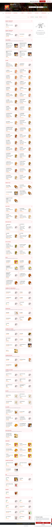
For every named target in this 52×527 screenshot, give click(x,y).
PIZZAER (7, 60)
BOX (12, 475)
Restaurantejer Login (19, 523)
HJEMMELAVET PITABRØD (19, 330)
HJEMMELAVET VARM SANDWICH (12, 288)
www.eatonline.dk (32, 523)
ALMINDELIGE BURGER (13, 356)
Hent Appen (43, 1)
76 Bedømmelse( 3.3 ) (16, 9)
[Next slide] (3, 13)
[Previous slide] (48, 13)
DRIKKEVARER (8, 497)
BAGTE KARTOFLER (13, 431)
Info (33, 1)
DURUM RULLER (14, 309)
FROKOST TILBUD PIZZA (9, 21)
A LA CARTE (13, 407)
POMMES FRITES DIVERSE (9, 460)
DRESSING (7, 489)
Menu (31, 1)
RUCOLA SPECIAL (8, 241)
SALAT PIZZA (8, 206)
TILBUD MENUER (14, 40)
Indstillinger (43, 524)
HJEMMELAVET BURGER (18, 370)
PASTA (12, 258)
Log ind (50, 1)
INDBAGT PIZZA (8, 182)
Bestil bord (37, 1)
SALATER (15, 391)
